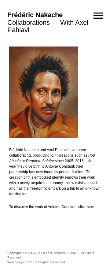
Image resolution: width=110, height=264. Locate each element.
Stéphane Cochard (51, 262)
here (90, 207)
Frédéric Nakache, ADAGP (60, 253)
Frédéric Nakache (35, 15)
